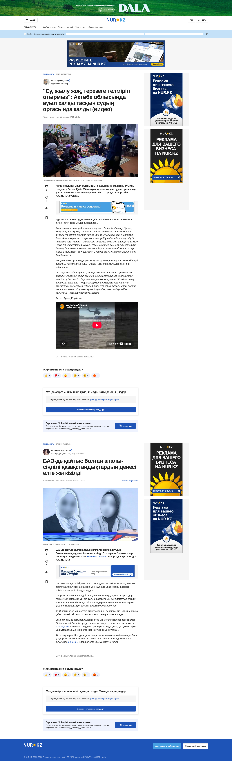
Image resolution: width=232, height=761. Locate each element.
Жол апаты (80, 27)
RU (191, 20)
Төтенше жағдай (65, 27)
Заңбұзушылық (49, 27)
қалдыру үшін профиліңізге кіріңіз (104, 400)
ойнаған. (73, 642)
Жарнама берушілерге (195, 746)
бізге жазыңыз (87, 357)
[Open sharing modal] (46, 208)
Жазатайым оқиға (96, 27)
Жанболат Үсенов (97, 556)
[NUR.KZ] (116, 20)
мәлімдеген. (62, 626)
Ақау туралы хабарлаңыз (167, 746)
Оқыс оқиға (30, 27)
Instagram (127, 426)
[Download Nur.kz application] (116, 8)
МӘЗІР (32, 20)
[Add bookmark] (46, 217)
